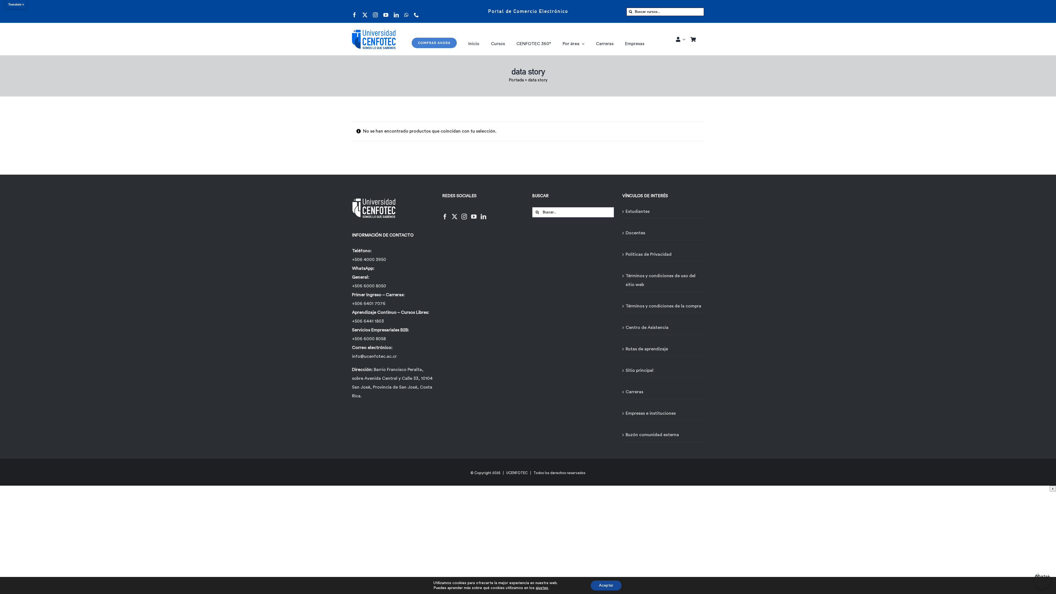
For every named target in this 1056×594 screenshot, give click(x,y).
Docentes (635, 233)
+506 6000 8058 (369, 339)
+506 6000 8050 (369, 286)
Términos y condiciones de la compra (663, 306)
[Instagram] (464, 213)
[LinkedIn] (483, 213)
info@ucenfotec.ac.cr (374, 356)
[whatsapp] (406, 11)
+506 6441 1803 (368, 321)
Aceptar (606, 585)
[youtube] (385, 11)
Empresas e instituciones (651, 413)
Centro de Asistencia (647, 327)
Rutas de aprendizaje (647, 349)
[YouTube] (474, 213)
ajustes (542, 588)
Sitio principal (639, 370)
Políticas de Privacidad (649, 254)
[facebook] (354, 11)
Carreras (634, 392)
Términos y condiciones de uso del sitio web (660, 280)
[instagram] (375, 11)
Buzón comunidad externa (652, 435)
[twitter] (364, 11)
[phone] (416, 11)
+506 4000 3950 (369, 259)
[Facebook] (445, 213)
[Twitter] (454, 213)
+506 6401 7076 (369, 303)
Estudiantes (638, 211)
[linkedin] (396, 11)
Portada (516, 80)
